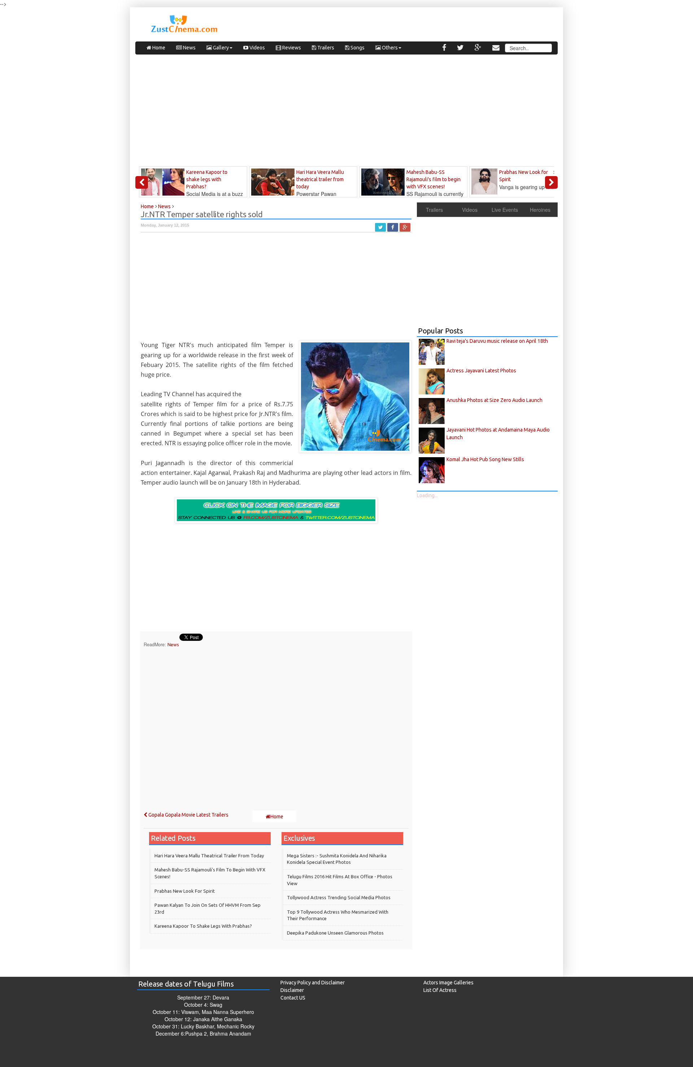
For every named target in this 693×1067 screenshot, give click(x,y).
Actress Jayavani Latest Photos (481, 370)
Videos (256, 48)
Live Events (505, 209)
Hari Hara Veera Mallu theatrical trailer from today (209, 855)
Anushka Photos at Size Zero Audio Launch (494, 400)
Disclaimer (292, 990)
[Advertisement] (346, 112)
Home (158, 48)
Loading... (427, 495)
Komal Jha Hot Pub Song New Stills (485, 459)
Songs (357, 48)
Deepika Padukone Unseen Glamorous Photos (335, 932)
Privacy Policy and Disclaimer (312, 982)
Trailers (325, 48)
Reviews (291, 48)
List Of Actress (440, 990)
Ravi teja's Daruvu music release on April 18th (497, 341)
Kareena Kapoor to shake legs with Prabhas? (203, 925)
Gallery (220, 48)
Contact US (292, 998)
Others (389, 48)
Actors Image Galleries (448, 982)
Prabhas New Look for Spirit (184, 890)
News (189, 48)
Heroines (540, 209)
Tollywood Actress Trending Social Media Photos (339, 897)
